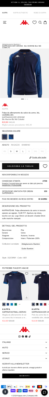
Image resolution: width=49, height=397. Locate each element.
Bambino (26, 145)
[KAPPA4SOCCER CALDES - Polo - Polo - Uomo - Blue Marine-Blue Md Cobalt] (33, 304)
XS (4, 151)
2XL (35, 151)
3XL (42, 151)
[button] (5, 392)
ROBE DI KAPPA (40, 13)
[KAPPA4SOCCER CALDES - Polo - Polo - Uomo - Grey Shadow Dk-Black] (37, 304)
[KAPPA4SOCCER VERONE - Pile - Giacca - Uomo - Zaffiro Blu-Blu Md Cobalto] (11, 136)
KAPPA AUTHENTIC (20, 13)
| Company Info (32, 396)
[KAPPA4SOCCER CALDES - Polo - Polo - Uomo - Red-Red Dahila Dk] (45, 304)
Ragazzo (15, 145)
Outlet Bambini (27, 249)
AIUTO (5, 348)
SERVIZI (6, 353)
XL (29, 151)
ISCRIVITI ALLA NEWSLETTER (15, 364)
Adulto (5, 145)
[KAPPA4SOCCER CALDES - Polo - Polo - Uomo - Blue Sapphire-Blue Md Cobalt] (41, 304)
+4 (19, 304)
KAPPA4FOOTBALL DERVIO (14, 313)
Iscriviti (24, 376)
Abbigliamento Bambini (11, 44)
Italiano (6, 342)
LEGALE (6, 358)
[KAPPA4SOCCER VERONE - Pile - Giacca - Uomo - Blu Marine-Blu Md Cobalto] (4, 136)
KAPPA (5, 13)
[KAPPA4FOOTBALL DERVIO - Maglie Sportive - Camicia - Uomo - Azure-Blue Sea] (11, 304)
